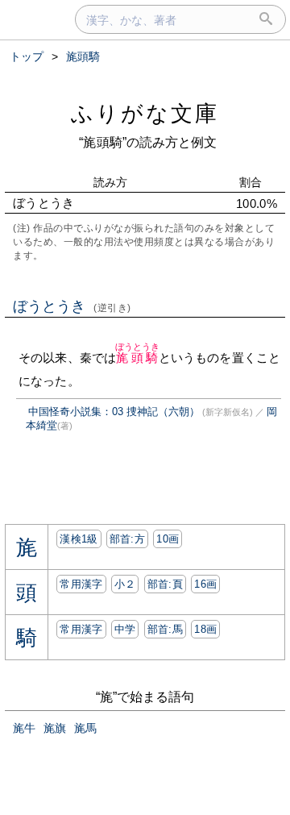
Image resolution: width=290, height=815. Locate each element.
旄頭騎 (137, 357)
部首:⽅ (127, 539)
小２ (125, 584)
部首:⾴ (165, 584)
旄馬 (85, 727)
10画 (167, 539)
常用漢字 (81, 584)
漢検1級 (78, 539)
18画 (205, 629)
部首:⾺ (165, 629)
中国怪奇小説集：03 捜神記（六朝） (114, 411)
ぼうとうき (72, 306)
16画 (205, 584)
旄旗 (55, 727)
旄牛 (24, 727)
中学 (125, 629)
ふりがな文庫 (145, 113)
